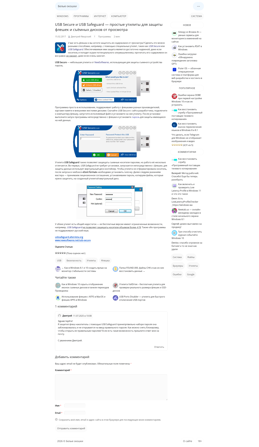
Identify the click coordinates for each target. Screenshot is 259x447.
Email (58, 412)
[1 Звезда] (56, 253)
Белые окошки (67, 6)
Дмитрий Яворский (81, 36)
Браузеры (178, 265)
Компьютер (118, 16)
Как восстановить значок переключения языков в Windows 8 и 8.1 (187, 127)
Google (190, 274)
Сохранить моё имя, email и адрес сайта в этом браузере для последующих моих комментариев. (110, 419)
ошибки (177, 274)
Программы (81, 16)
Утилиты (91, 260)
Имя (58, 405)
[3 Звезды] (60, 253)
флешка (105, 260)
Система (196, 16)
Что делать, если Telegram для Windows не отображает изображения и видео (187, 138)
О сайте (187, 441)
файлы (191, 257)
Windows (63, 16)
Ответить (159, 346)
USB (59, 260)
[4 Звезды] (63, 253)
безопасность (74, 260)
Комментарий (63, 370)
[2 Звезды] (58, 253)
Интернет (100, 16)
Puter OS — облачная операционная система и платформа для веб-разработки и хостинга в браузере (187, 75)
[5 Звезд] (65, 253)
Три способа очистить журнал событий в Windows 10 (187, 235)
